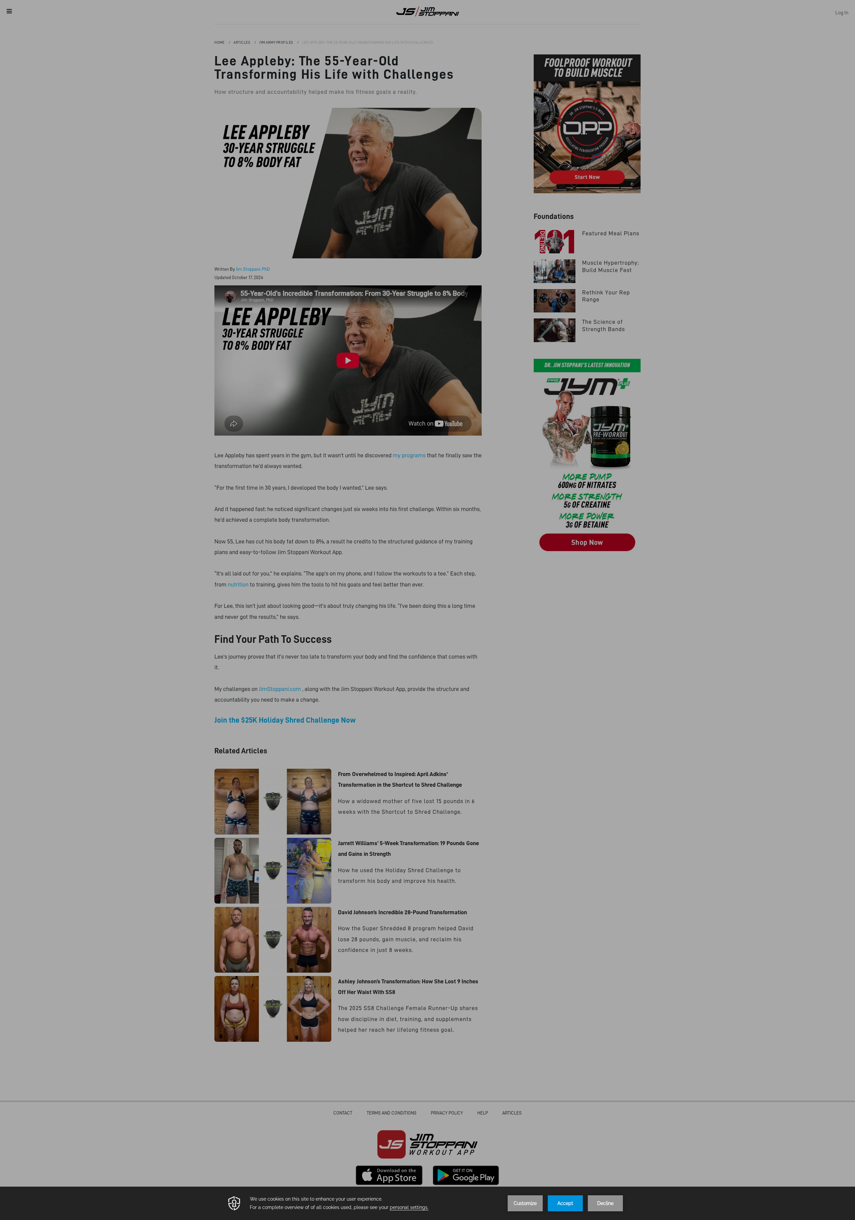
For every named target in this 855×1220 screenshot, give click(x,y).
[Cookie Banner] (427, 1203)
